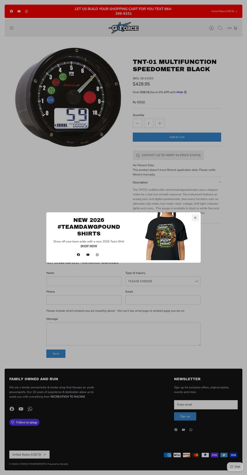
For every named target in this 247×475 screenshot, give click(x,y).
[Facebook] (78, 254)
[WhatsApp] (97, 254)
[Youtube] (88, 254)
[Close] (195, 217)
